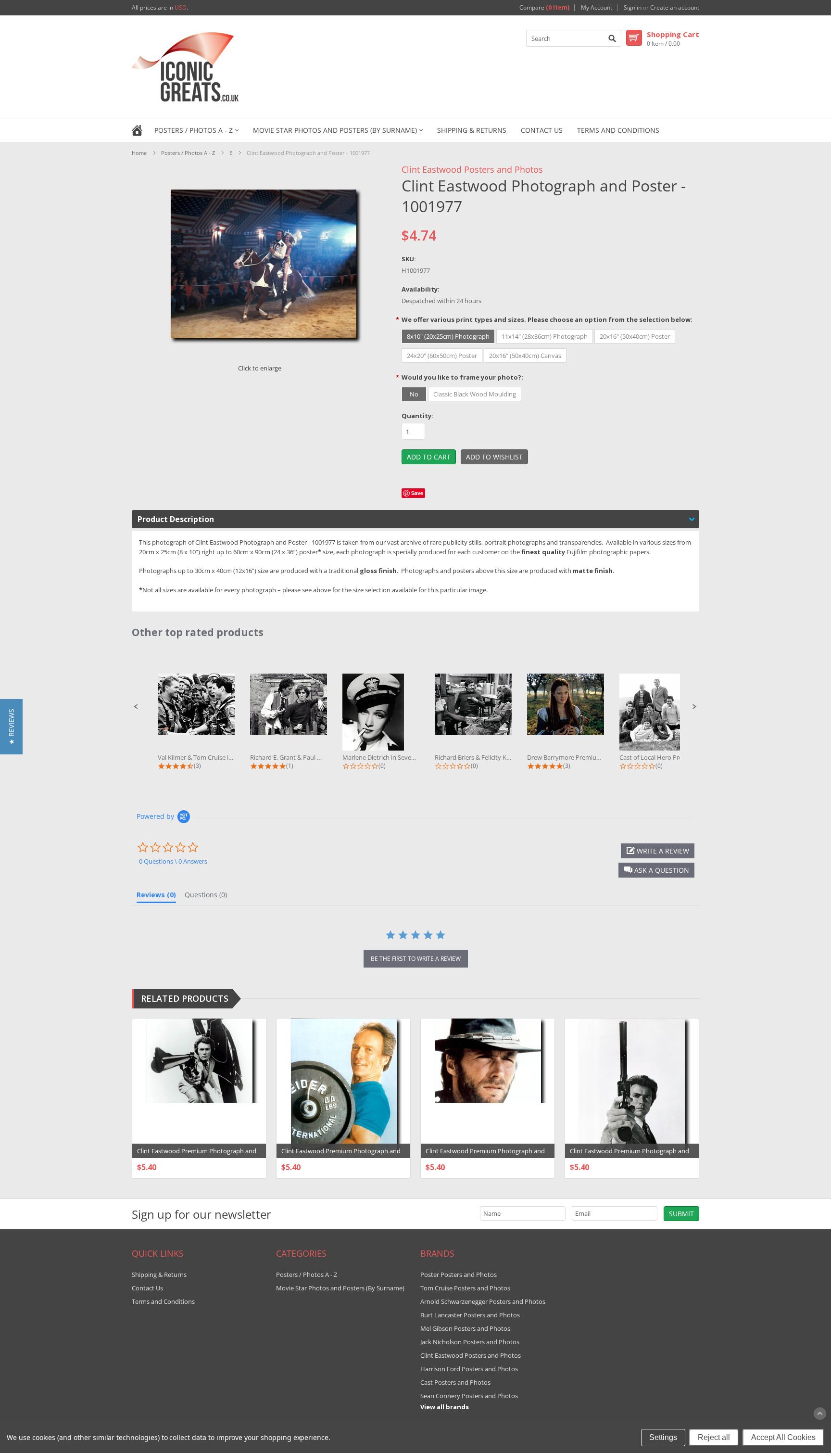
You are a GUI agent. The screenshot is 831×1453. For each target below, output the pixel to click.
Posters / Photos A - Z (193, 130)
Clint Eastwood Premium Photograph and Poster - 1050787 (341, 1156)
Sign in (633, 7)
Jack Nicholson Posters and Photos (469, 1342)
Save (417, 493)
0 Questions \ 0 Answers (173, 861)
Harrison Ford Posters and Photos (469, 1368)
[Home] (137, 129)
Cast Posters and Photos (455, 1382)
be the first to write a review (416, 959)
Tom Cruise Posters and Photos (465, 1288)
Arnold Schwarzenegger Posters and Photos (482, 1301)
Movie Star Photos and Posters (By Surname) (335, 130)
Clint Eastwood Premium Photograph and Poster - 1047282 (196, 1156)
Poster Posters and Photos (458, 1274)
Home (139, 152)
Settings (663, 1437)
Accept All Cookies (783, 1437)
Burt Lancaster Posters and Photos (470, 1315)
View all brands (444, 1406)
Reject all (714, 1437)
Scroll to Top (820, 1413)
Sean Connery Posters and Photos (469, 1395)
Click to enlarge (259, 368)
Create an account (674, 7)
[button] (136, 706)
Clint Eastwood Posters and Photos (472, 169)
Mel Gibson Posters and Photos (465, 1328)
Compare (544, 7)
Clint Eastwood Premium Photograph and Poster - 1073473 (629, 1156)
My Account (596, 7)
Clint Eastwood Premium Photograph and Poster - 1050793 (485, 1156)
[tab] (156, 897)
